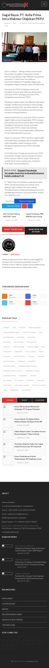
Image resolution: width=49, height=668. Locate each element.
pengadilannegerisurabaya (27, 366)
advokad (6, 327)
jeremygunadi (31, 342)
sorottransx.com (32, 661)
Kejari (43, 347)
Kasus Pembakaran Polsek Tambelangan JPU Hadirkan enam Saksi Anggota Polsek (27, 459)
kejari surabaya (30, 351)
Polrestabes (7, 385)
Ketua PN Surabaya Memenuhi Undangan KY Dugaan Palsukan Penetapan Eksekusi (27, 409)
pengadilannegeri (9, 366)
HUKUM (27, 560)
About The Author (13, 229)
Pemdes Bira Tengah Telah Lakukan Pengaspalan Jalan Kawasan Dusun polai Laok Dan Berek (29, 578)
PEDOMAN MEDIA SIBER (12, 614)
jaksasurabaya (19, 342)
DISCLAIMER (7, 598)
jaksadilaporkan (8, 337)
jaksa (40, 332)
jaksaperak (7, 342)
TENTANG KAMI (8, 625)
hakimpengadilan (35, 327)
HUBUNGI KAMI (8, 604)
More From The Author (36, 230)
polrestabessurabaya (22, 385)
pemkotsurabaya (9, 361)
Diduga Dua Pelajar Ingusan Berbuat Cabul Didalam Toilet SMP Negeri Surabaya (30, 550)
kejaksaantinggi (18, 347)
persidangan (7, 380)
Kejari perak (7, 351)
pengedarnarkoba (9, 375)
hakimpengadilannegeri (11, 332)
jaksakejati (20, 337)
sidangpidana (14, 390)
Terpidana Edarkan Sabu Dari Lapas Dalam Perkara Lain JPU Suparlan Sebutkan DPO (28, 446)
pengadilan (32, 361)
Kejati (41, 351)
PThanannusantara (38, 385)
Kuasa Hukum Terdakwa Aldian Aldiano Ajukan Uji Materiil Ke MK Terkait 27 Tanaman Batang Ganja (28, 421)
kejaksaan (6, 347)
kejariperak (18, 351)
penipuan (33, 375)
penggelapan (23, 375)
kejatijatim (7, 356)
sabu (5, 390)
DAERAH (18, 574)
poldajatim (30, 380)
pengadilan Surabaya (32, 371)
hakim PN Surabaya (29, 332)
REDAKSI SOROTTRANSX (12, 620)
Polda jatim (41, 380)
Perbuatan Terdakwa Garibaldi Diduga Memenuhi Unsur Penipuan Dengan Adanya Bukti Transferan (30, 564)
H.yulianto (22, 327)
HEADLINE (30, 546)
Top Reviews (39, 400)
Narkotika (40, 356)
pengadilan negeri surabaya (12, 371)
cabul (14, 327)
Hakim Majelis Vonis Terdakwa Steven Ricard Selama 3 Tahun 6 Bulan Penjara (29, 434)
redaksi (24, 23)
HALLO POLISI (20, 546)
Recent (24, 400)
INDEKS (5, 609)
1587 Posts (15, 254)
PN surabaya (19, 380)
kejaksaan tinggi (32, 347)
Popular (9, 400)
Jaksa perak (31, 337)
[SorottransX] (15, 5)
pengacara (21, 361)
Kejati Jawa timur (19, 356)
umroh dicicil (26, 390)
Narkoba (31, 356)
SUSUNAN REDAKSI (10, 532)
